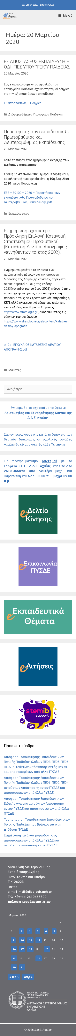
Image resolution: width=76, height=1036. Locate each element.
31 (22, 967)
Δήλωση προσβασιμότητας (29, 902)
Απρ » (28, 977)
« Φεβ (14, 977)
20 (46, 949)
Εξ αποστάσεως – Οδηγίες (23, 103)
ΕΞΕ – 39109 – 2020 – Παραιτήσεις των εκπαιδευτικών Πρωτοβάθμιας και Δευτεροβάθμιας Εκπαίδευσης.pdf (32, 197)
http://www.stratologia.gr (20, 312)
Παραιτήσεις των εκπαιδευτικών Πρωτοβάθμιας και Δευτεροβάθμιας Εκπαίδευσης (37, 137)
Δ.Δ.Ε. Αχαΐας (43, 1030)
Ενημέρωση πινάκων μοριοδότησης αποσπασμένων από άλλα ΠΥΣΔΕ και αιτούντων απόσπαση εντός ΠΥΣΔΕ (31, 840)
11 (30, 940)
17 (22, 949)
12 (38, 940)
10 (22, 940)
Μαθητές (14, 370)
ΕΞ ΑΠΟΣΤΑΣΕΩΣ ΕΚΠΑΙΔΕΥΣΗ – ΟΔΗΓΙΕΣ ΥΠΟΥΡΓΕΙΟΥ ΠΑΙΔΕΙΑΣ (37, 64)
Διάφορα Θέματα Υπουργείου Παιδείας (35, 114)
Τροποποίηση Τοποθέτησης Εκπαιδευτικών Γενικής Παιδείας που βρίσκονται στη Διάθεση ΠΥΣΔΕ (37, 824)
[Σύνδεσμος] (9, 15)
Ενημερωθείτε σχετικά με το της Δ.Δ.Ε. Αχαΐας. (38, 413)
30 (14, 967)
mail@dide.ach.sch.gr (35, 892)
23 (14, 958)
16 (14, 949)
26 (38, 958)
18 (30, 949)
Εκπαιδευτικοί (18, 213)
